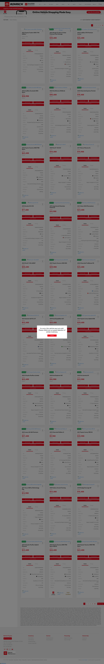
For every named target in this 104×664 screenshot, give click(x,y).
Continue (52, 335)
